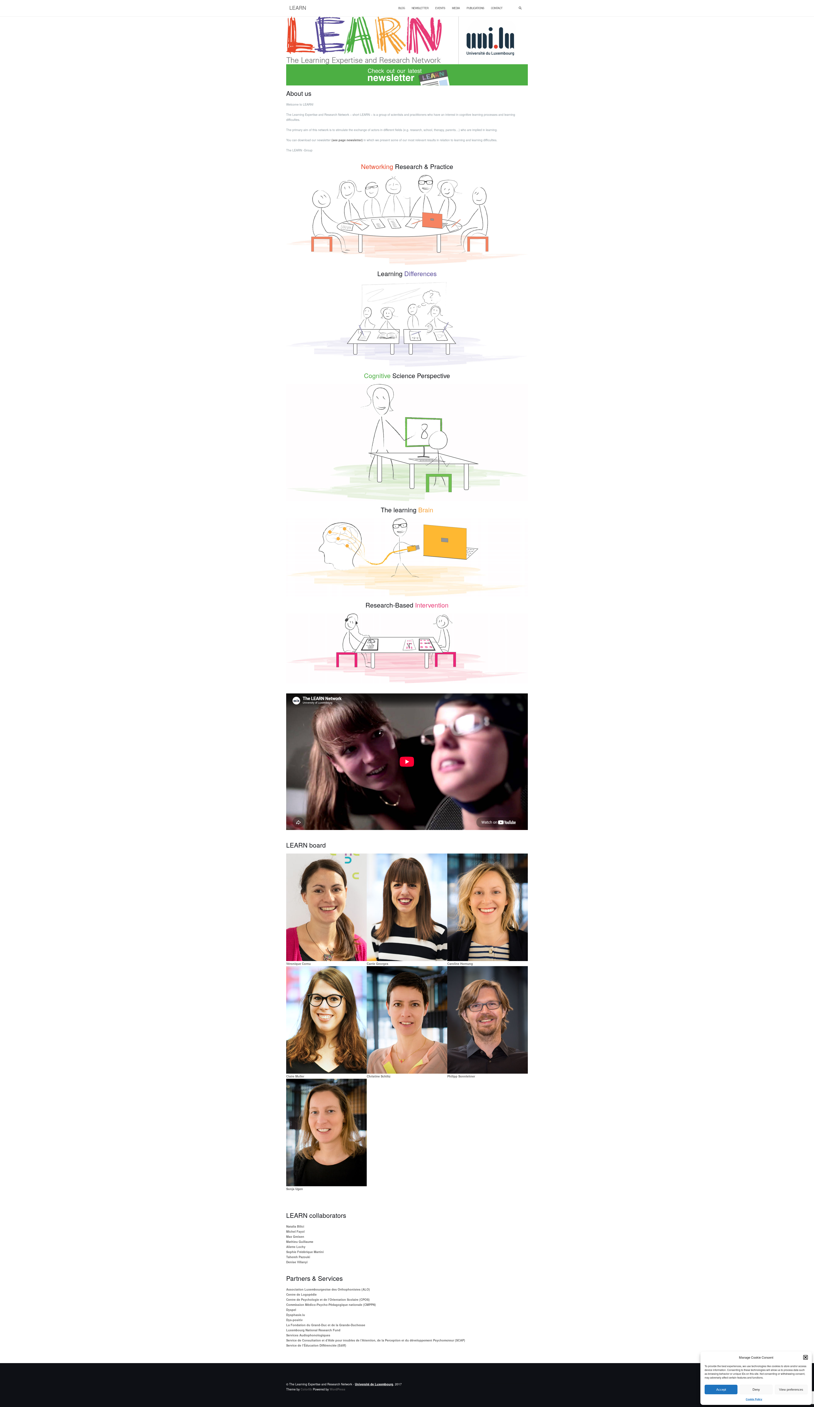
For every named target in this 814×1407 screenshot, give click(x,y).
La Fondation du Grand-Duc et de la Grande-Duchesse (325, 1325)
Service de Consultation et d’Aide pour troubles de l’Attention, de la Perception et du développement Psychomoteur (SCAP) (375, 1340)
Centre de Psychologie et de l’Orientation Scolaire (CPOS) (328, 1299)
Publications (475, 8)
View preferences (791, 1389)
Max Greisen (295, 1236)
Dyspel (291, 1310)
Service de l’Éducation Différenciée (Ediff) (316, 1345)
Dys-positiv (294, 1320)
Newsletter (420, 8)
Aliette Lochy (295, 1247)
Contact (496, 8)
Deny (756, 1389)
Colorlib (306, 1389)
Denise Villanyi (297, 1262)
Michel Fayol (295, 1231)
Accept (721, 1389)
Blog (401, 8)
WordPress (337, 1389)
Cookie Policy (754, 1399)
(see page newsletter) (347, 140)
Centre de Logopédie (301, 1294)
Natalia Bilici (295, 1226)
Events (440, 8)
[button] (805, 1357)
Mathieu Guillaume (299, 1241)
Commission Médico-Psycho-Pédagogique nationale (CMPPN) (331, 1304)
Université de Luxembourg (374, 1384)
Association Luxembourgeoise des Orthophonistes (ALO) (328, 1289)
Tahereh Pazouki (298, 1257)
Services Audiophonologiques (308, 1335)
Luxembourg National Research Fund (313, 1330)
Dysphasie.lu (295, 1315)
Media (456, 8)
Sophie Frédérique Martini (305, 1252)
